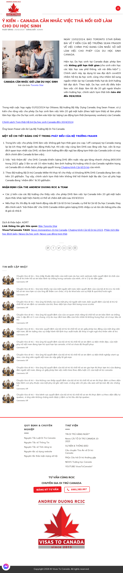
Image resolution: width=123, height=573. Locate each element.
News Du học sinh (29, 233)
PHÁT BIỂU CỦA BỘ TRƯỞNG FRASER (74, 135)
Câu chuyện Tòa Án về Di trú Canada (79, 451)
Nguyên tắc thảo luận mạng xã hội (40, 456)
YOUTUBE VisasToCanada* (79, 466)
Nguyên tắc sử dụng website (38, 451)
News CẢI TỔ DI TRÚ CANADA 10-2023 (82, 440)
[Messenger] (6, 566)
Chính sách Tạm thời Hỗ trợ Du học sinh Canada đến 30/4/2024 (37, 121)
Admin (40, 30)
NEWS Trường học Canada (78, 462)
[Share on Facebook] (53, 247)
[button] (118, 8)
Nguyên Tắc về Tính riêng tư (38, 447)
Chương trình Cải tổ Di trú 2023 (85, 229)
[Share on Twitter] (58, 247)
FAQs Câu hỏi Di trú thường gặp (80, 457)
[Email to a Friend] (64, 247)
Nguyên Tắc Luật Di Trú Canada (40, 438)
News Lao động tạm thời (53, 233)
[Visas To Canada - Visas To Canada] (22, 8)
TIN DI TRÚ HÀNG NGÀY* (77, 434)
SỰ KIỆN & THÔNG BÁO (76, 445)
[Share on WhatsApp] (47, 247)
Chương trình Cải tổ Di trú (75, 167)
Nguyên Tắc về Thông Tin (36, 442)
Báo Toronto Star (47, 226)
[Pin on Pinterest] (69, 247)
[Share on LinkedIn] (75, 247)
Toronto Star (37, 85)
